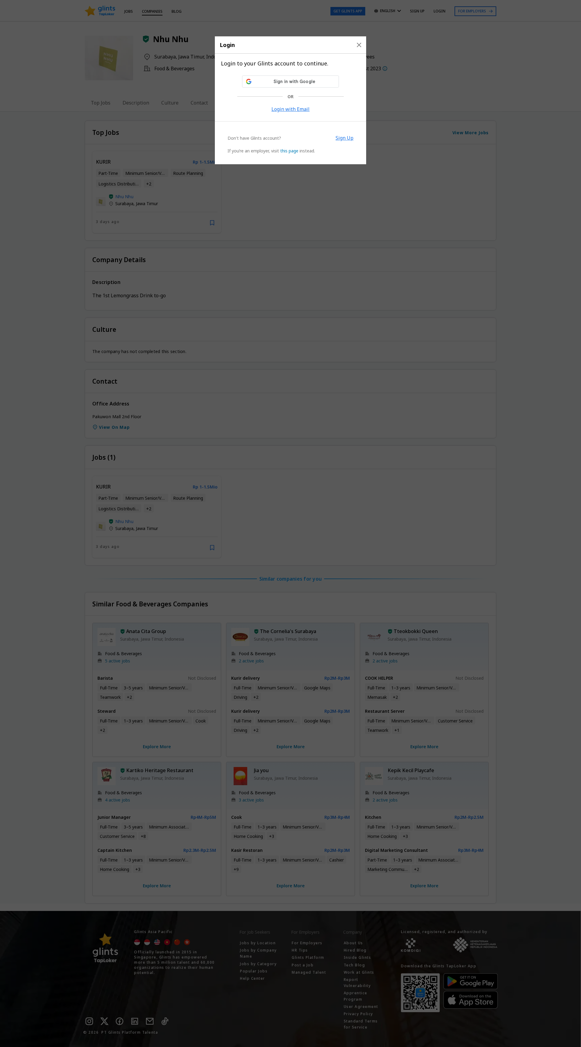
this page (289, 151)
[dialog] (290, 100)
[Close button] (359, 45)
